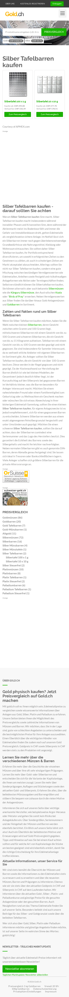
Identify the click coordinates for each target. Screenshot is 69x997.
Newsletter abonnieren (19, 968)
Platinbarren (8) (12, 573)
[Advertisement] (34, 167)
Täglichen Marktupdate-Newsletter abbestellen (25, 974)
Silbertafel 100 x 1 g (15, 101)
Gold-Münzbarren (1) (15, 529)
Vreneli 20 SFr (51, 986)
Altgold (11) (9, 533)
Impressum (51, 991)
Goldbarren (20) (12, 521)
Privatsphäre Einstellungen (27, 991)
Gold (12, 40)
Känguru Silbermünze (22, 292)
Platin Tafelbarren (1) (14, 577)
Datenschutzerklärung (44, 989)
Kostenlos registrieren (32, 4)
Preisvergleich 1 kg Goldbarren (24, 986)
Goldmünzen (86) (12, 517)
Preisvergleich (54, 32)
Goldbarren (13, 304)
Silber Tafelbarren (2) (14, 553)
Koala (58, 292)
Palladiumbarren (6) (14, 585)
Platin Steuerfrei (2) (14, 581)
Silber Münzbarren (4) (15, 545)
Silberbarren (35, 324)
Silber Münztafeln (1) (14, 549)
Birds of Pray (16, 296)
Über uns (10, 4)
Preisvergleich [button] (18, 114)
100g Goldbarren (20, 989)
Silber (33, 40)
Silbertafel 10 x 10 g (47, 101)
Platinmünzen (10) (13, 569)
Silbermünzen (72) (13, 537)
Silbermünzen (56, 288)
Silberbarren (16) (12, 541)
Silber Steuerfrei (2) (14, 565)
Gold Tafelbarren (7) (14, 525)
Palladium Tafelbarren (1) (17, 589)
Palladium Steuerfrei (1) (16, 593)
